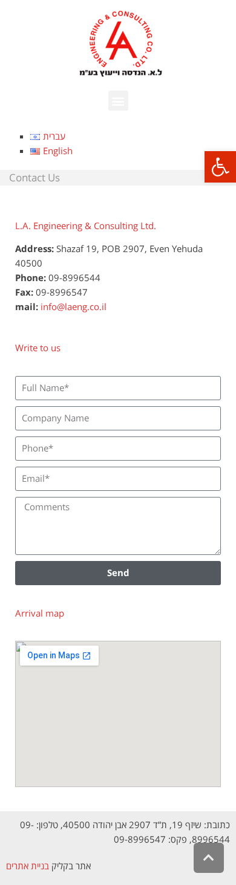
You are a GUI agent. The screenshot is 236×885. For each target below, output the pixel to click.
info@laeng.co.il (74, 306)
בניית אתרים (27, 866)
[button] (220, 167)
